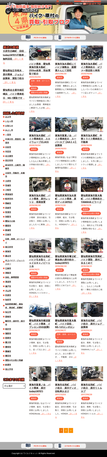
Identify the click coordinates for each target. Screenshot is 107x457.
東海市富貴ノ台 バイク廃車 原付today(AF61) (39, 388)
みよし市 (9, 130)
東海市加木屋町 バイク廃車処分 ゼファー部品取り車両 (91, 67)
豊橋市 (8, 351)
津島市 (8, 273)
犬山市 (8, 291)
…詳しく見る (86, 293)
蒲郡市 (8, 333)
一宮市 (8, 135)
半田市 (8, 151)
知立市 (8, 312)
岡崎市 (8, 203)
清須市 (8, 282)
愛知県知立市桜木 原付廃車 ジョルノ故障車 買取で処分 (13, 74)
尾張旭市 (9, 194)
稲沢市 (8, 329)
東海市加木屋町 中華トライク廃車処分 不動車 (92, 138)
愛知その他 (10, 221)
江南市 (8, 268)
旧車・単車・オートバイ (40, 82)
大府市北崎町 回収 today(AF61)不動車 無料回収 (14, 55)
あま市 (8, 117)
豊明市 (8, 347)
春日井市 (9, 247)
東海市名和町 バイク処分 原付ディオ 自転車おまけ (67, 388)
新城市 (8, 230)
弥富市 (8, 216)
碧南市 (8, 316)
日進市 (8, 234)
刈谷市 (8, 147)
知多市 (8, 299)
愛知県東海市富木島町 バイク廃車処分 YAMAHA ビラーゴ (92, 198)
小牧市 (8, 190)
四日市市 (9, 160)
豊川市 (8, 342)
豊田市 (8, 356)
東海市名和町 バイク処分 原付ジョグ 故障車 (92, 323)
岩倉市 (8, 208)
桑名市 (8, 256)
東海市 (34, 88)
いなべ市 (9, 121)
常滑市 (8, 212)
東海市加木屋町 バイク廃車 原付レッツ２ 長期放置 (39, 198)
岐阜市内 (9, 199)
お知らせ (9, 126)
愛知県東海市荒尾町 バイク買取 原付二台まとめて (92, 259)
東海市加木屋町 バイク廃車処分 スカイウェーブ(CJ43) (39, 138)
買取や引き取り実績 (39, 92)
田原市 (8, 295)
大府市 (8, 181)
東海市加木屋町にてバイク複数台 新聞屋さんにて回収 (65, 67)
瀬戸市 (8, 286)
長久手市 (9, 369)
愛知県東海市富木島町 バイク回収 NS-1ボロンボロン (65, 323)
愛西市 (8, 226)
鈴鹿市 (8, 365)
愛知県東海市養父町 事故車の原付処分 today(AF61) (67, 259)
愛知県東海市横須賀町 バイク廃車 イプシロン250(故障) (39, 323)
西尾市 (8, 338)
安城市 (8, 185)
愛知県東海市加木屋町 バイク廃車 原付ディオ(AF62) (65, 198)
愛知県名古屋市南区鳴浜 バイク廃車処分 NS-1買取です (13, 94)
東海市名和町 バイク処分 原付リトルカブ (91, 388)
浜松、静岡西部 (12, 277)
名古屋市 (9, 156)
